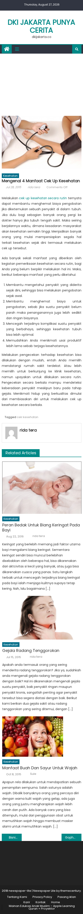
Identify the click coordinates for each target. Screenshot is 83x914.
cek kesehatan (27, 417)
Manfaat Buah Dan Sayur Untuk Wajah (39, 767)
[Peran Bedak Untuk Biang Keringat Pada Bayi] (41, 488)
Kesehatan (10, 176)
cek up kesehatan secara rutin (43, 198)
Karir (26, 902)
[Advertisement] (41, 83)
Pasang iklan (67, 897)
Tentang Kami (17, 897)
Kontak (41, 902)
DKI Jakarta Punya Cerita (41, 26)
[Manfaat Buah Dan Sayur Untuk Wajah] (41, 736)
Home (55, 902)
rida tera (34, 187)
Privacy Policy (42, 897)
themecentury (70, 891)
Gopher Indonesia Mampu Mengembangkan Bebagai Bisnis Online (73, 837)
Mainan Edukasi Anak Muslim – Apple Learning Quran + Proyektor (42, 907)
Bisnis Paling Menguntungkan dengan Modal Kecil (15, 837)
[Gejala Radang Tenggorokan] (41, 617)
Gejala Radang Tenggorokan (30, 650)
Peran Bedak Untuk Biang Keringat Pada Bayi (41, 527)
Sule (33, 774)
